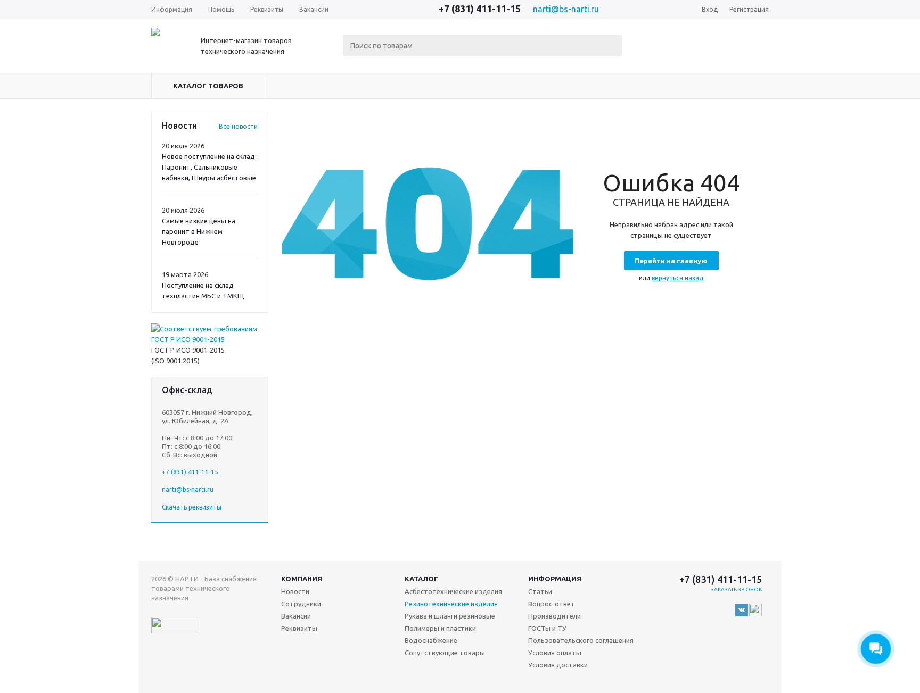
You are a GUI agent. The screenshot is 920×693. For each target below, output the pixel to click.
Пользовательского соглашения (581, 640)
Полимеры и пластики (440, 628)
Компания (301, 578)
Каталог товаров (208, 85)
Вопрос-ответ (551, 603)
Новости (295, 591)
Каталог (421, 578)
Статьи (540, 591)
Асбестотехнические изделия (453, 591)
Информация (554, 578)
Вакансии (296, 616)
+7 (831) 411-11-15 (480, 8)
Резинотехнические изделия (451, 603)
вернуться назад (677, 277)
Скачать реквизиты (191, 507)
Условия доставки (558, 665)
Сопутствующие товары (445, 652)
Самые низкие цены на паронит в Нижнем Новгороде (198, 231)
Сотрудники (301, 603)
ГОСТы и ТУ (547, 628)
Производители (554, 616)
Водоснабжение (431, 640)
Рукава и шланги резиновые (450, 616)
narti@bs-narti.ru (566, 9)
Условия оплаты (554, 652)
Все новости (238, 126)
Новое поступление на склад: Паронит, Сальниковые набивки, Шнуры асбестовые (209, 167)
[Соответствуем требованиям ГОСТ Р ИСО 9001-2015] (209, 339)
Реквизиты (299, 628)
